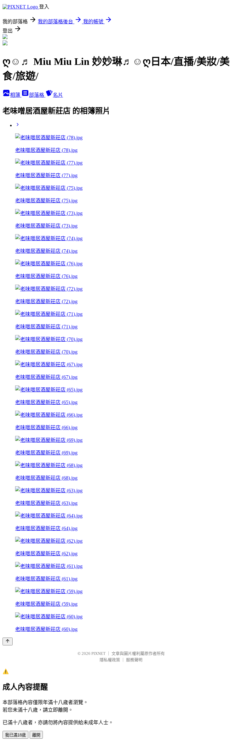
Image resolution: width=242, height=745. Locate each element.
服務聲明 (134, 659)
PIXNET (98, 653)
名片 (58, 95)
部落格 (37, 95)
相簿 (15, 95)
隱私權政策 (110, 659)
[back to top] (8, 641)
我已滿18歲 (15, 735)
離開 (36, 735)
